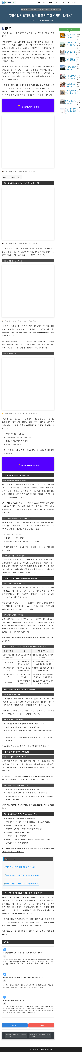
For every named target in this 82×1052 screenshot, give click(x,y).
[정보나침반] (8, 2)
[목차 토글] (18, 177)
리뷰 (44, 2)
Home (23, 9)
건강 (62, 2)
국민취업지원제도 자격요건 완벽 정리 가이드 (40, 1035)
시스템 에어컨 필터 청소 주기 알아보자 (70, 52)
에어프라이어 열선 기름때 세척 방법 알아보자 (70, 84)
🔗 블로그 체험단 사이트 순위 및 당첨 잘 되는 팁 (21, 883)
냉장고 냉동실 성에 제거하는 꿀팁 (70, 59)
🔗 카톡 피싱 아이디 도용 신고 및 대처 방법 (19, 867)
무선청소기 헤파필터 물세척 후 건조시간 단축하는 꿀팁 (70, 76)
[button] (80, 2)
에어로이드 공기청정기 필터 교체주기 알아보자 (70, 67)
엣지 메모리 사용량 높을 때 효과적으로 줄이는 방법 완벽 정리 (71, 111)
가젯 (39, 2)
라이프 (74, 2)
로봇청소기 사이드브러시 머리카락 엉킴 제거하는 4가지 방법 (70, 93)
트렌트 (50, 2)
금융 (68, 2)
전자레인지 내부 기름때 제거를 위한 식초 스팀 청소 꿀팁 (70, 45)
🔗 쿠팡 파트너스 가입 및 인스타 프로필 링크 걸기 (21, 875)
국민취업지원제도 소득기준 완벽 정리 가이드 (16, 1035)
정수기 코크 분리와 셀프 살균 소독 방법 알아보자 (70, 36)
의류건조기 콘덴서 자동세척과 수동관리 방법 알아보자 (70, 101)
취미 (57, 2)
